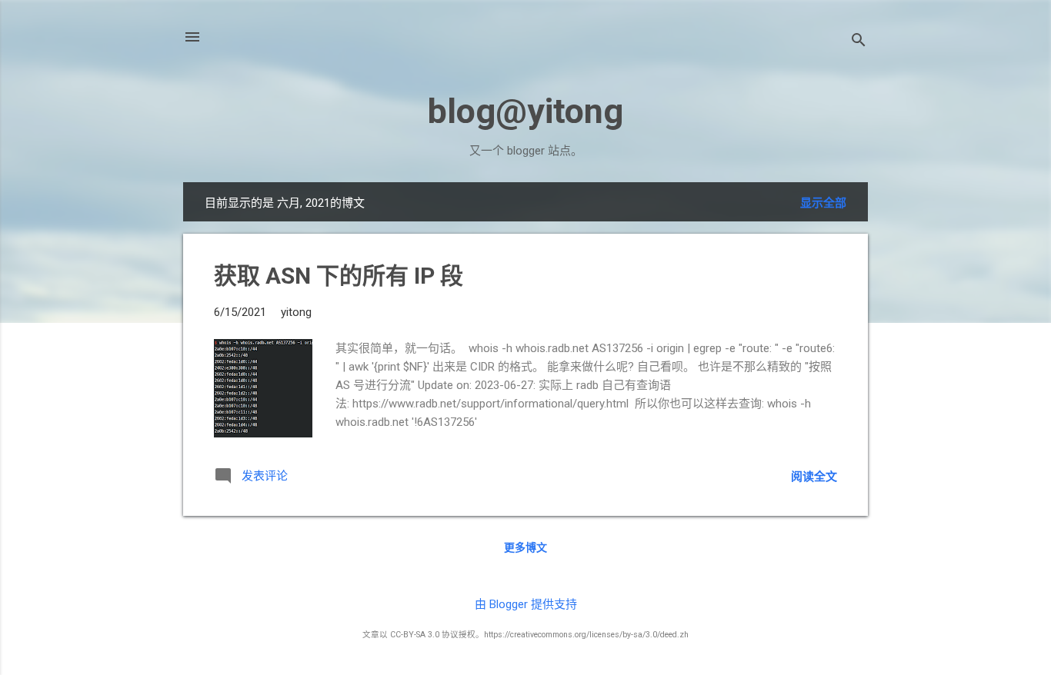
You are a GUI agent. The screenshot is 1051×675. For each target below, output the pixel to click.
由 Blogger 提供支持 (526, 604)
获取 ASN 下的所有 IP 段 (338, 275)
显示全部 (823, 203)
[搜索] (858, 41)
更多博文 (525, 547)
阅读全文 (814, 477)
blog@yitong (525, 111)
